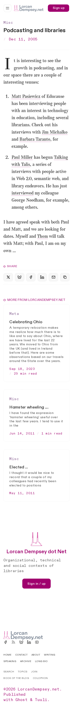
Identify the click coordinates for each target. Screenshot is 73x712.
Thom (42, 236)
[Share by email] (53, 277)
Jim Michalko (55, 132)
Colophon (40, 678)
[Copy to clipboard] (64, 277)
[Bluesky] (21, 642)
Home (7, 654)
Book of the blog (16, 678)
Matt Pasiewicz (26, 96)
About (35, 654)
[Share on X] (8, 277)
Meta (14, 313)
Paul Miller (22, 157)
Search (8, 671)
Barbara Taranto (34, 139)
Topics (22, 671)
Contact (21, 654)
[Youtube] (37, 642)
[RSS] (13, 642)
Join (34, 671)
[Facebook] (5, 642)
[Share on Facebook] (30, 277)
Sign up (58, 8)
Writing (49, 654)
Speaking (9, 661)
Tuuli (41, 699)
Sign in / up (36, 583)
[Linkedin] (29, 642)
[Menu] (7, 8)
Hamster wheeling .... (28, 407)
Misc (8, 22)
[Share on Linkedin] (42, 277)
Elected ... (18, 467)
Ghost (21, 699)
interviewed (22, 193)
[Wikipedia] (45, 642)
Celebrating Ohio (25, 322)
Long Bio (41, 661)
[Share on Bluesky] (19, 277)
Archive (25, 661)
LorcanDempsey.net (38, 689)
